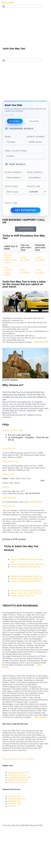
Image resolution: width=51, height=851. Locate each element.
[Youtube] (20, 815)
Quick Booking (9, 497)
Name (8, 136)
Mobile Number (36, 136)
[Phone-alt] (5, 834)
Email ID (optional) (16, 150)
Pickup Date (11, 186)
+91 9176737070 (40, 342)
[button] (25, 54)
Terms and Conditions (25, 759)
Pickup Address (14, 172)
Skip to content (7, 2)
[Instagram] (27, 815)
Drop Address (35, 172)
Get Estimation (25, 210)
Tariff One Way (9, 448)
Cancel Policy (8, 506)
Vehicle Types (8, 474)
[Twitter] (13, 815)
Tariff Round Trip (10, 461)
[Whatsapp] (5, 844)
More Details (41, 717)
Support (5, 487)
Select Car (11, 203)
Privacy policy (8, 759)
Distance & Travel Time (12, 430)
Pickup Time (33, 186)
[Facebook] (5, 815)
